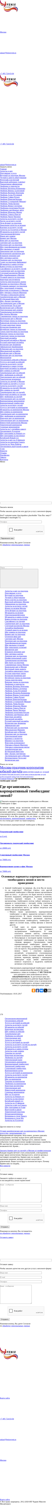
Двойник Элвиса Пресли (10, 214)
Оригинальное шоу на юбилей (12, 377)
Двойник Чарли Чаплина (10, 217)
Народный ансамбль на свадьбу (13, 394)
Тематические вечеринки (10, 379)
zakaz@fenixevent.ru (8, 53)
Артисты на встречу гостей (11, 219)
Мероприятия (5, 358)
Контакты (4, 459)
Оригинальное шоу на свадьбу (12, 399)
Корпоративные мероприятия (12, 401)
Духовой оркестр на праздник (12, 277)
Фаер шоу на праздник (9, 240)
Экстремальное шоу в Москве (12, 303)
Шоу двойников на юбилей (11, 375)
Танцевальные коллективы (11, 312)
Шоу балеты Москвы (8, 314)
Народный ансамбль (8, 338)
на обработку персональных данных (15, 1233)
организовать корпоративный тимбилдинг (18, 818)
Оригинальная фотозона (10, 234)
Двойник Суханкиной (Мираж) (13, 201)
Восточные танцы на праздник (13, 321)
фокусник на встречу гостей (15, 774)
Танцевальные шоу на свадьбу (12, 392)
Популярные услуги (8, 173)
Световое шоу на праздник (11, 243)
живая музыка (16, 776)
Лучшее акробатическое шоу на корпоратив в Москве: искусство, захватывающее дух (22, 1132)
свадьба (16, 771)
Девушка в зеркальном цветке (12, 295)
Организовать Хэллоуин (10, 431)
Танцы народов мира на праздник (14, 332)
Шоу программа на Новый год (12, 433)
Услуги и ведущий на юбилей (12, 362)
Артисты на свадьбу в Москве (12, 381)
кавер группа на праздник (32, 774)
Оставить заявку (7, 1237)
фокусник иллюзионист (26, 776)
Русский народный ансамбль (12, 342)
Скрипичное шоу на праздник (12, 271)
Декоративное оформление (11, 184)
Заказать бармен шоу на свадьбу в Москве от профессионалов (25, 1151)
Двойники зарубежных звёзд (12, 210)
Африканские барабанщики (11, 347)
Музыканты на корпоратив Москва (14, 410)
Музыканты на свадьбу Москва (13, 388)
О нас (2, 449)
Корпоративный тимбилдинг (12, 403)
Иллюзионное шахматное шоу (12, 253)
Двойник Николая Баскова (11, 199)
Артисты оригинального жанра (13, 282)
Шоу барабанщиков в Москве (12, 275)
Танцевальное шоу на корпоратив (14, 414)
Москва (3, 32)
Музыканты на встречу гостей (12, 232)
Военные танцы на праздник (12, 334)
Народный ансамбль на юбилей (13, 368)
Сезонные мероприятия (9, 427)
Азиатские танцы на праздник (12, 336)
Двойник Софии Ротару (10, 197)
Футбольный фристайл (9, 299)
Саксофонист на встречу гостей (13, 269)
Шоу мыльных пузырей (9, 249)
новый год (38, 772)
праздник (19, 767)
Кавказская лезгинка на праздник (14, 323)
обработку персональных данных (16, 545)
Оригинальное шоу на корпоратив (14, 420)
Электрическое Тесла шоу (10, 306)
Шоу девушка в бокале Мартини (13, 293)
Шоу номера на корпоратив (11, 412)
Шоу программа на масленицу (12, 436)
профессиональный (5, 776)
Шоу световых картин (9, 258)
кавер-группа (28, 772)
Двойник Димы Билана (9, 204)
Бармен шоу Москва (8, 238)
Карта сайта (5, 1398)
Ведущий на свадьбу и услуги (12, 384)
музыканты (3, 774)
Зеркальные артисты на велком (13, 225)
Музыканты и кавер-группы (11, 264)
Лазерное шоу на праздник (11, 260)
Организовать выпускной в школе (14, 446)
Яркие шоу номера (7, 236)
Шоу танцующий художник (11, 288)
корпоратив (35, 767)
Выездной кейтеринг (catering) (12, 182)
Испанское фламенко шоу (10, 327)
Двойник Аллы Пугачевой (11, 195)
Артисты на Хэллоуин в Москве (13, 230)
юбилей (5, 771)
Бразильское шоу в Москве (11, 319)
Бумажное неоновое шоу (10, 256)
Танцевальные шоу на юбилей (12, 373)
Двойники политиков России (12, 208)
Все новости (5, 1166)
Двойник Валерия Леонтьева (12, 193)
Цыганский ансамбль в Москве (13, 340)
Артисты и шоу (6, 171)
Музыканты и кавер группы (11, 366)
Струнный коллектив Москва (12, 273)
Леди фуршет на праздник (11, 223)
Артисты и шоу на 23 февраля (12, 440)
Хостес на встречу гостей (10, 221)
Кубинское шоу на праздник (11, 349)
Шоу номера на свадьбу (9, 390)
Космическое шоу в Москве (11, 308)
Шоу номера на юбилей (9, 371)
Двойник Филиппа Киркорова (12, 188)
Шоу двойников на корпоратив (13, 416)
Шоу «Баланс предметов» (10, 301)
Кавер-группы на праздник (11, 266)
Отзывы (3, 453)
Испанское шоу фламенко (10, 345)
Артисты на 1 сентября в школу (13, 429)
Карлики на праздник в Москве (13, 284)
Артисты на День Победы (10, 444)
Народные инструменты (10, 279)
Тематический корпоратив (11, 425)
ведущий (43, 774)
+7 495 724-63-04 (7, 74)
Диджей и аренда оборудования (13, 178)
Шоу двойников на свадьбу (11, 397)
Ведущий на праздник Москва (12, 175)
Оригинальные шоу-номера (11, 310)
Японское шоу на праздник (11, 355)
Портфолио (4, 455)
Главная (3, 169)
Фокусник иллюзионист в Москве (14, 290)
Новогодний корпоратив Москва (13, 423)
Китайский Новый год (9, 438)
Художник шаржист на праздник (13, 286)
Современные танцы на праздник (14, 316)
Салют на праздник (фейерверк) (13, 262)
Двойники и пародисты (10, 186)
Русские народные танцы (10, 325)
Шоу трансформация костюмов (13, 247)
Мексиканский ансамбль (10, 351)
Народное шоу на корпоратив (12, 418)
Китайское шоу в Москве (10, 353)
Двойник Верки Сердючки (11, 206)
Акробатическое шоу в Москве (12, 297)
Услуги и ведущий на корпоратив (14, 407)
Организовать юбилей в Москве (13, 360)
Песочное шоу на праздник (11, 245)
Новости (3, 451)
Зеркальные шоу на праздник (12, 251)
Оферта (3, 457)
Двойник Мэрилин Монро (11, 212)
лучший (46, 772)
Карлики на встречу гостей (11, 227)
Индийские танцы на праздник (13, 329)
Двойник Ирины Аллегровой (12, 191)
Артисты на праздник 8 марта (12, 442)
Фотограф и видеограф (9, 180)
